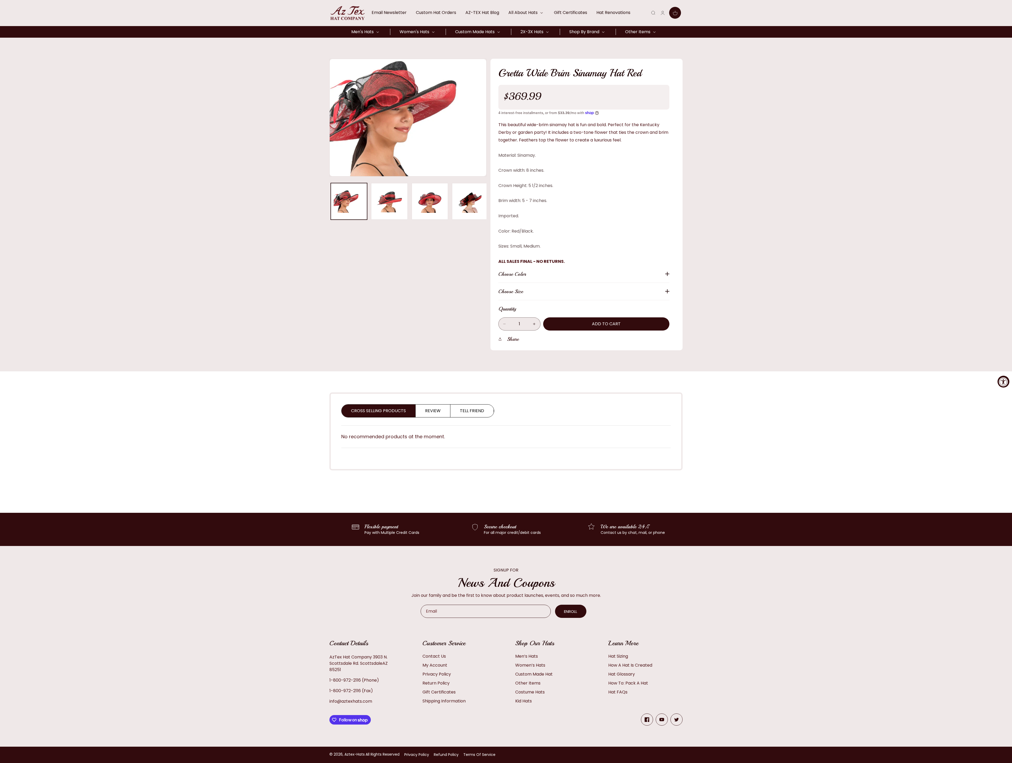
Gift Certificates (439, 692)
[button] (526, 12)
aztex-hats (354, 754)
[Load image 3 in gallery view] (430, 201)
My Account (434, 665)
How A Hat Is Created (630, 665)
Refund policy (446, 754)
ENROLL (570, 611)
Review (433, 411)
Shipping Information (444, 701)
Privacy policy (416, 754)
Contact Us (434, 656)
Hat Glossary (621, 674)
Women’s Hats (530, 665)
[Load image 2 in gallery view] (389, 201)
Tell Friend (472, 411)
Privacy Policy (436, 674)
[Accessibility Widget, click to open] (1003, 381)
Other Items (528, 683)
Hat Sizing (618, 656)
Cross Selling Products (378, 411)
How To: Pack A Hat (628, 683)
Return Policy (436, 683)
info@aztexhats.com (350, 701)
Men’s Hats (526, 656)
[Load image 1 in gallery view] (349, 201)
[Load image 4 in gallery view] (470, 201)
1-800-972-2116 (345, 680)
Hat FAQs (617, 692)
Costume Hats (530, 692)
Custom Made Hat (534, 674)
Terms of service (479, 754)
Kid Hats (523, 701)
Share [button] (513, 339)
